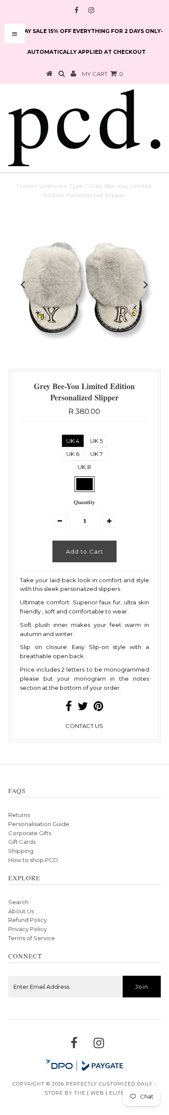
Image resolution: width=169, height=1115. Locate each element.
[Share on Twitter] (83, 708)
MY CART (102, 73)
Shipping (20, 850)
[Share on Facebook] (68, 708)
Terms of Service (31, 938)
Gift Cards (22, 841)
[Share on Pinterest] (98, 708)
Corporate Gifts (29, 833)
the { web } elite (99, 1093)
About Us (21, 911)
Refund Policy (27, 919)
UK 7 (96, 453)
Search (18, 902)
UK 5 (96, 440)
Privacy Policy (27, 928)
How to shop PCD (33, 859)
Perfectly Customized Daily (109, 1084)
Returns (19, 814)
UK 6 (72, 453)
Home (25, 186)
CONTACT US (84, 725)
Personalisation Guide (38, 823)
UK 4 (72, 440)
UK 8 (84, 466)
